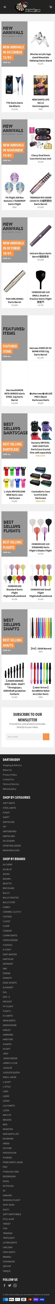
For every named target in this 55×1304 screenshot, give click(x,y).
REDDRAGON (9, 1176)
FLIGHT (6, 812)
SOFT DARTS (9, 803)
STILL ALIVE (8, 1219)
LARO (5, 1091)
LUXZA (6, 1110)
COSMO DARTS (10, 935)
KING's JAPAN (9, 1077)
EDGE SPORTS (10, 983)
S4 (4, 1190)
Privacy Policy (10, 775)
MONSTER (8, 1129)
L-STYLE (7, 1086)
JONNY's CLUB (10, 1063)
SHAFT (6, 817)
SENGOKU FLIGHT (11, 1200)
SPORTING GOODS (12, 845)
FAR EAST (7, 1001)
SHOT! (6, 1209)
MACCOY (7, 1115)
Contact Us (8, 779)
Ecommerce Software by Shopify (37, 1294)
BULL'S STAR (9, 902)
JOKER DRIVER (10, 1058)
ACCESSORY (9, 841)
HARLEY (7, 1030)
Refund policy (9, 789)
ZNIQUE (7, 1271)
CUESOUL (8, 945)
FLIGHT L (7, 1011)
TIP (4, 827)
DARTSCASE (9, 822)
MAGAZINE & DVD (11, 850)
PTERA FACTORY (11, 1172)
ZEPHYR (7, 1266)
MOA (5, 1124)
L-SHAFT (7, 1082)
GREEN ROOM (9, 1025)
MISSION (7, 1120)
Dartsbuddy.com (16, 1294)
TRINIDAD (7, 1233)
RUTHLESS (8, 1186)
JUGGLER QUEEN (11, 1072)
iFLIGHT (6, 1049)
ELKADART (8, 987)
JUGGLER (7, 1068)
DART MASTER (10, 954)
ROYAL (6, 1181)
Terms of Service (11, 784)
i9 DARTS (7, 1044)
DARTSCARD (9, 836)
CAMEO (6, 907)
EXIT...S (6, 997)
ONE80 (6, 1143)
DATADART (8, 964)
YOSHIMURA (9, 1261)
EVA (5, 992)
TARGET (7, 1224)
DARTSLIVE (8, 959)
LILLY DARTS (9, 1105)
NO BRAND (8, 1138)
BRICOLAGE (8, 888)
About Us (7, 770)
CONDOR (7, 931)
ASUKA (6, 874)
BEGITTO (7, 883)
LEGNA (6, 1101)
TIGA (5, 1228)
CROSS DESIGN (10, 940)
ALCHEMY (7, 864)
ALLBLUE (7, 869)
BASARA (7, 879)
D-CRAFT (7, 949)
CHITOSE (7, 916)
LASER (6, 1096)
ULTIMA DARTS (10, 1242)
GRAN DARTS (9, 1020)
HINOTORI (8, 1039)
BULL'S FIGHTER (11, 897)
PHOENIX (7, 1157)
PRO (5, 1167)
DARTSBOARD (9, 831)
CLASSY (6, 921)
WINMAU (7, 1257)
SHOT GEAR (8, 1205)
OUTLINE (7, 1148)
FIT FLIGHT (8, 1006)
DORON (6, 973)
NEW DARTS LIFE (11, 1134)
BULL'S (6, 893)
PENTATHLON (9, 1153)
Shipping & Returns (12, 765)
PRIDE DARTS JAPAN (13, 1162)
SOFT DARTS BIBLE (12, 1214)
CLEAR (6, 926)
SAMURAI (7, 1195)
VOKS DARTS (9, 1252)
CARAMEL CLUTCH (12, 912)
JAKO (5, 1053)
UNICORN (7, 1247)
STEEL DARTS (9, 808)
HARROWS (8, 1035)
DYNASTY (7, 978)
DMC (5, 968)
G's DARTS (8, 1016)
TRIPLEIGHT (9, 1238)
